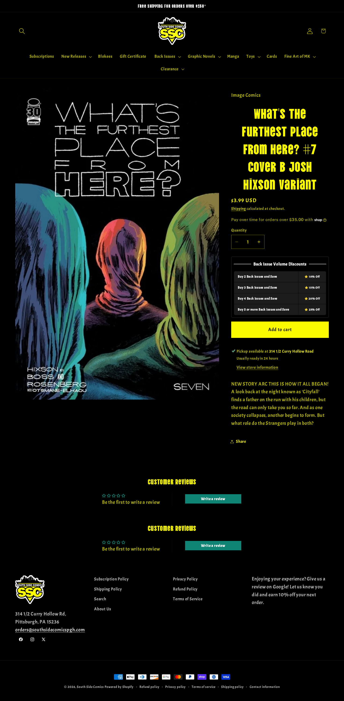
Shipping (238, 208)
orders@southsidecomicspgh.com (50, 629)
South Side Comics (90, 687)
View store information (257, 367)
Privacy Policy (185, 579)
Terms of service (204, 687)
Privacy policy (175, 687)
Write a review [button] (213, 499)
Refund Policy (185, 589)
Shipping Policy (108, 589)
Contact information (265, 687)
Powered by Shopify (119, 687)
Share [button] (241, 441)
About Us (102, 609)
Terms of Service (187, 599)
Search (100, 599)
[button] (22, 31)
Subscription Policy (111, 579)
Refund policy (149, 687)
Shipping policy (232, 687)
